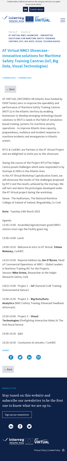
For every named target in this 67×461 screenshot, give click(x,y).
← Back (10, 89)
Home (12, 31)
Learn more (36, 9)
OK (25, 9)
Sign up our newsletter (17, 414)
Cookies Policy (54, 450)
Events (25, 31)
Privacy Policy (40, 450)
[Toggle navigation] (62, 20)
